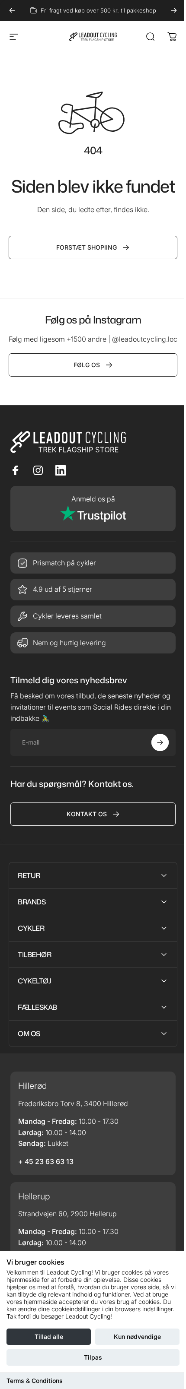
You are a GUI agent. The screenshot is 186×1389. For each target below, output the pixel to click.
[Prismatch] (93, 563)
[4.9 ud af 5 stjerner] (93, 589)
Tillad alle (49, 1336)
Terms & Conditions (34, 1380)
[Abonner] (160, 742)
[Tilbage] (12, 10)
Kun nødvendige (137, 1336)
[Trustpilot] (93, 508)
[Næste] (173, 10)
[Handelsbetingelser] (93, 616)
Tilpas (93, 1357)
